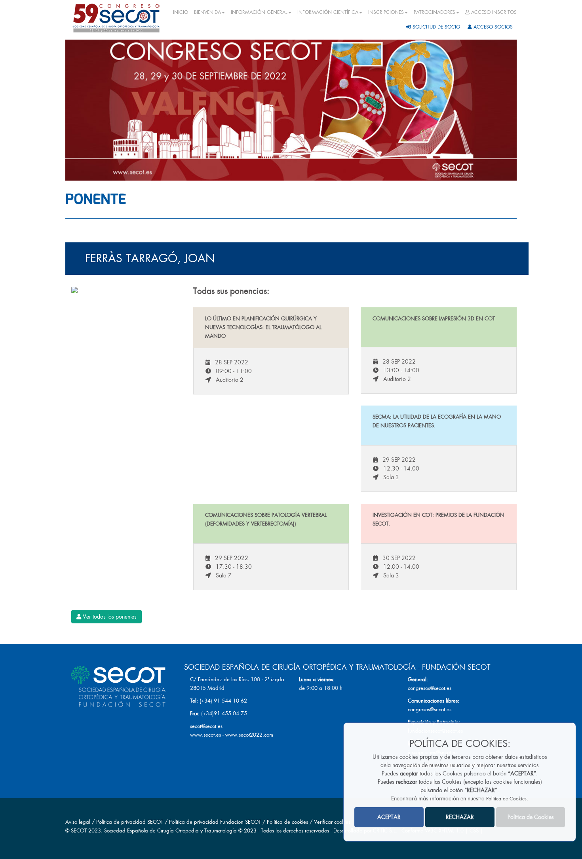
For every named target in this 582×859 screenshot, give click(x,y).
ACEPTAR (389, 817)
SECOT (79, 830)
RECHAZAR (460, 817)
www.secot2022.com (249, 734)
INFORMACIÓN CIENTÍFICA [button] (327, 12)
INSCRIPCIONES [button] (386, 12)
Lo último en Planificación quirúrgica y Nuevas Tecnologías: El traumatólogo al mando (263, 327)
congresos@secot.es (429, 688)
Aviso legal (77, 822)
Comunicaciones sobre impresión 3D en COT (434, 318)
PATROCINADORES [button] (434, 12)
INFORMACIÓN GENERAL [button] (259, 12)
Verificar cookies (332, 822)
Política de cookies (288, 822)
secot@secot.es (206, 726)
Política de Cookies (506, 799)
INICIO (180, 12)
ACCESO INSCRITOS (493, 12)
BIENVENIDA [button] (207, 12)
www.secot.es (205, 734)
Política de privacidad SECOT (129, 822)
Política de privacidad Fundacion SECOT (215, 822)
